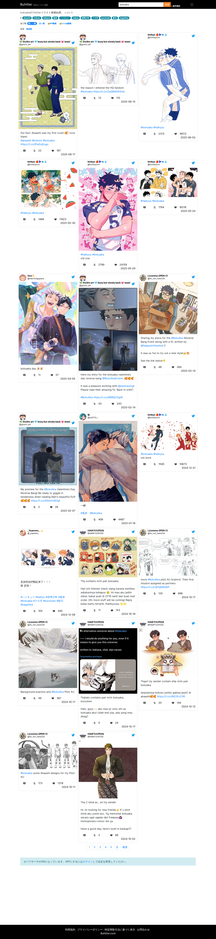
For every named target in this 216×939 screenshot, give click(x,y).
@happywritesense (152, 345)
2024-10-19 (128, 613)
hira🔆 (31, 275)
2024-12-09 (68, 614)
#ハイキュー (28, 597)
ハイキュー (65, 18)
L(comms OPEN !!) (158, 275)
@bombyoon (154, 37)
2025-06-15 (128, 101)
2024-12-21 (188, 467)
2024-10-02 (128, 838)
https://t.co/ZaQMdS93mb (109, 91)
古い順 (42, 23)
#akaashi (26, 140)
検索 (167, 4)
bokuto (37, 18)
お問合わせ (143, 929)
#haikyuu (158, 127)
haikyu (76, 18)
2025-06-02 (188, 137)
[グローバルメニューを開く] (192, 4)
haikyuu (46, 18)
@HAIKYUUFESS (95, 533)
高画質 (29, 29)
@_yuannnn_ (33, 533)
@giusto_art (25, 44)
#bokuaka (49, 140)
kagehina (124, 18)
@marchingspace (36, 278)
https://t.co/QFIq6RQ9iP (155, 587)
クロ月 (95, 18)
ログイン (88, 861)
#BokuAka (87, 397)
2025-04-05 (67, 378)
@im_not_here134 (156, 278)
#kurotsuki (49, 600)
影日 (115, 18)
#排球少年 (51, 597)
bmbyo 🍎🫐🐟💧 (157, 34)
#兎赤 (84, 513)
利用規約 (70, 929)
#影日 (60, 600)
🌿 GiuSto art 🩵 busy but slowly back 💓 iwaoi (44, 41)
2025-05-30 (67, 222)
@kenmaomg (126, 385)
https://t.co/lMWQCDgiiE (108, 397)
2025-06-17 (68, 154)
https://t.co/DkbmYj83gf (45, 500)
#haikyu (40, 597)
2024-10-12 (188, 706)
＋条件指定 (175, 6)
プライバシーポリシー (90, 929)
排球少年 (85, 18)
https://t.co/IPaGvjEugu (34, 144)
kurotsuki (105, 18)
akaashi (27, 18)
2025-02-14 (128, 407)
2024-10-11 (68, 786)
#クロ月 (37, 600)
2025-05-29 (128, 268)
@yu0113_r (93, 417)
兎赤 (55, 18)
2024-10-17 (188, 597)
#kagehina (27, 604)
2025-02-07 (68, 510)
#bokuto (37, 140)
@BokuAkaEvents (112, 378)
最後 (124, 847)
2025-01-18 (128, 523)
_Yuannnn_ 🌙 (35, 530)
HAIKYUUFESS (96, 530)
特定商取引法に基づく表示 (120, 929)
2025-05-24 (188, 211)
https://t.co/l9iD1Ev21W (171, 696)
